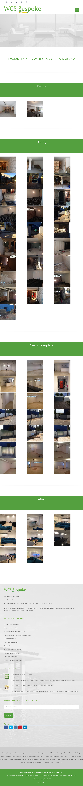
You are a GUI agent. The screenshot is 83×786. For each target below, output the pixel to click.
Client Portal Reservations (13, 660)
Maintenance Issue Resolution (14, 631)
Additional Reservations (12, 653)
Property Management (11, 624)
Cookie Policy (49, 762)
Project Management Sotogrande (32, 756)
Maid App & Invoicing (11, 642)
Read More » (71, 680)
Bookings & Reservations (12, 649)
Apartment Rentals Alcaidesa (65, 759)
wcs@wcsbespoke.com (11, 599)
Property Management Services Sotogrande (14, 753)
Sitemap (58, 762)
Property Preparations (11, 657)
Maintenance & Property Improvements (17, 635)
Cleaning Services (10, 639)
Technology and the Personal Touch (22, 674)
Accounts (7, 646)
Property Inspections (11, 628)
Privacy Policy (39, 762)
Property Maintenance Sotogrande (19, 759)
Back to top (41, 782)
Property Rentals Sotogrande (38, 753)
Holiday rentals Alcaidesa (13, 756)
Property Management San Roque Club (56, 756)
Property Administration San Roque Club (43, 759)
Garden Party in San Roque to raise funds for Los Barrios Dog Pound (32, 685)
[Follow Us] (6, 728)
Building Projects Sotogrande (57, 753)
